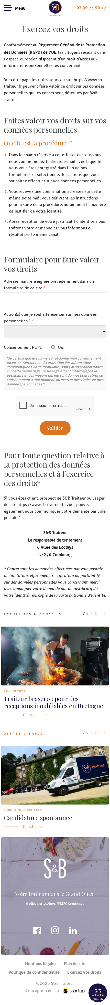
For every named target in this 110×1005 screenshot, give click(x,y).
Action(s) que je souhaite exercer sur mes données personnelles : (50, 318)
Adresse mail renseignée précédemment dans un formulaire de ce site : (49, 285)
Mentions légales (40, 963)
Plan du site (74, 963)
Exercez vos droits (84, 971)
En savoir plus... (55, 672)
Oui (61, 347)
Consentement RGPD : (26, 347)
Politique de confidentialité (34, 971)
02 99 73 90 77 (91, 7)
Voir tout (94, 613)
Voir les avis (98, 992)
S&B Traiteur (55, 8)
